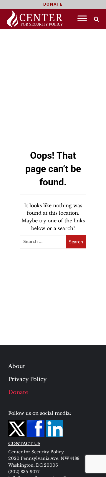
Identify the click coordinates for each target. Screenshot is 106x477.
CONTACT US (24, 443)
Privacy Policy (27, 379)
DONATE (53, 4)
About (16, 366)
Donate (18, 392)
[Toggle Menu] (82, 18)
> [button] (96, 19)
